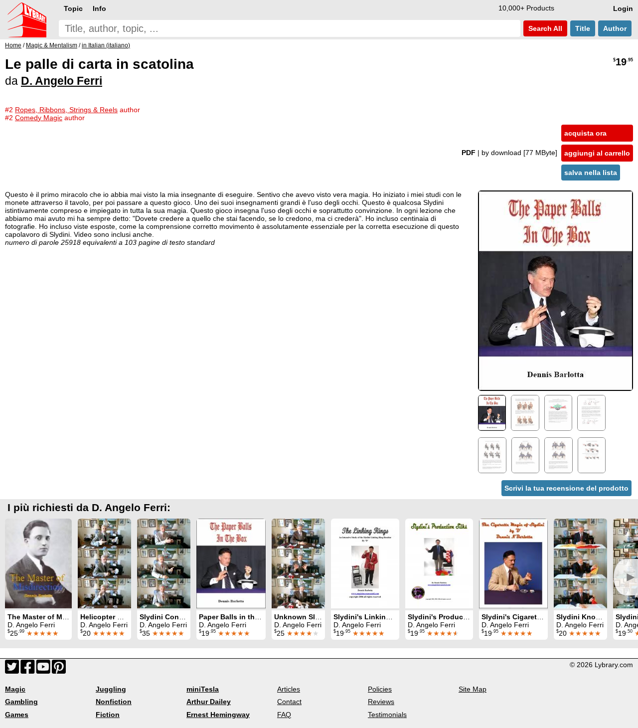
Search (544, 28)
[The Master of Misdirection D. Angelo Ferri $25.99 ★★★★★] (38, 563)
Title (582, 28)
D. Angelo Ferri (61, 80)
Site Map (472, 689)
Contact (289, 702)
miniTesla (202, 689)
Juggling (111, 689)
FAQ (284, 715)
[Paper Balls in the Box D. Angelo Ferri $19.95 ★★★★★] (231, 563)
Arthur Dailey (208, 702)
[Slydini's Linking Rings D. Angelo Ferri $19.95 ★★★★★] (365, 563)
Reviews (381, 702)
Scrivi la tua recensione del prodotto (566, 488)
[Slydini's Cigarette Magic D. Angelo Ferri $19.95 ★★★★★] (513, 563)
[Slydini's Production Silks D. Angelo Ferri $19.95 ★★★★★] (439, 563)
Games (16, 715)
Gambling (21, 702)
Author (615, 28)
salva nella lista (590, 173)
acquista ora (585, 133)
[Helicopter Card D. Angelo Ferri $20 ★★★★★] (104, 563)
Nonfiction (114, 702)
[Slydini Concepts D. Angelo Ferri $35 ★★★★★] (163, 563)
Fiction (108, 715)
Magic (15, 689)
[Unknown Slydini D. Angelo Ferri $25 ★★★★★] (298, 563)
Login (623, 8)
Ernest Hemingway (218, 715)
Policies (380, 689)
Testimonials (387, 715)
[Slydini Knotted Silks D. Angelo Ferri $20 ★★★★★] (580, 563)
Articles (288, 689)
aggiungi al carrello (597, 153)
